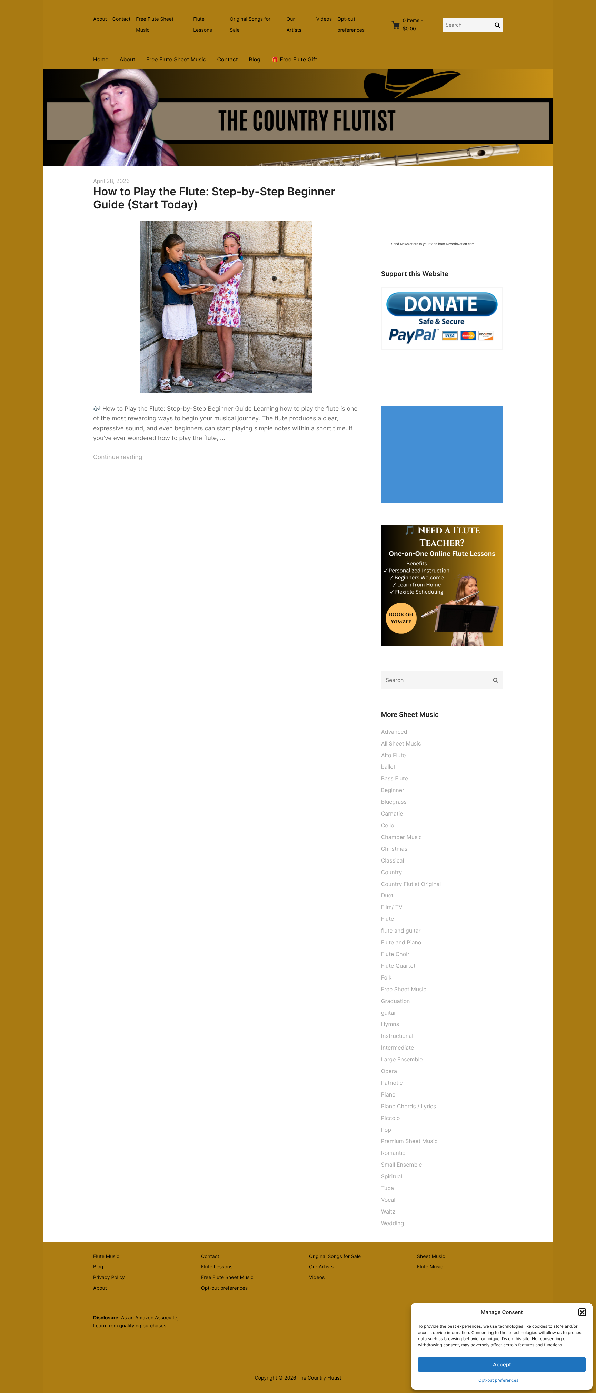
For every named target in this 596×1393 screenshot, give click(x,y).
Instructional (397, 1035)
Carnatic (392, 813)
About (100, 19)
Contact (121, 19)
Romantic (393, 1152)
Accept (502, 1364)
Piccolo (390, 1117)
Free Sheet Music (403, 989)
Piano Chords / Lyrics (408, 1106)
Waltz (388, 1211)
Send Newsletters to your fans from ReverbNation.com (433, 244)
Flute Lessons (202, 24)
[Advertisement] (443, 455)
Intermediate (397, 1047)
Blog (255, 59)
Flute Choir (395, 954)
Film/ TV (392, 907)
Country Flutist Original (411, 883)
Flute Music (106, 1256)
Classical (392, 860)
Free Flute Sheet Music (154, 24)
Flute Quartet (398, 965)
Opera (389, 1071)
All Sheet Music (401, 743)
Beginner (392, 790)
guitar (388, 1012)
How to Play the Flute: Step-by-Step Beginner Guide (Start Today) (214, 198)
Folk (386, 977)
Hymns (390, 1024)
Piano (388, 1094)
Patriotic (392, 1082)
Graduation (395, 1000)
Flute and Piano (401, 942)
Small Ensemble (401, 1164)
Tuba (387, 1188)
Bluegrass (394, 801)
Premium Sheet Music (409, 1141)
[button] (582, 1312)
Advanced (394, 731)
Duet (387, 895)
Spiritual (391, 1176)
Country (391, 872)
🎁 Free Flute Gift (294, 59)
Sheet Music (431, 1256)
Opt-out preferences (498, 1380)
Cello (387, 825)
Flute (387, 918)
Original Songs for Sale (250, 24)
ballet (388, 766)
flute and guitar (401, 930)
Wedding (392, 1223)
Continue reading (117, 457)
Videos (324, 19)
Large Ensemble (402, 1059)
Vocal (388, 1199)
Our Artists (294, 24)
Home (101, 59)
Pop (386, 1129)
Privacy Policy (109, 1277)
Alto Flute (393, 755)
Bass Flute (394, 778)
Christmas (394, 848)
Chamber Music (401, 837)
